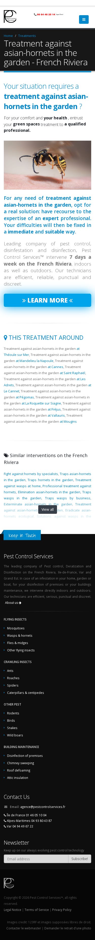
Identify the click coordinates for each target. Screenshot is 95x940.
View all (48, 509)
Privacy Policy (61, 910)
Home (8, 35)
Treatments (27, 35)
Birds (11, 720)
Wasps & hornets (19, 635)
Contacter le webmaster (23, 928)
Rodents (13, 713)
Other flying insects (21, 650)
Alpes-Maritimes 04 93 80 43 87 (29, 821)
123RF (32, 922)
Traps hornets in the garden (50, 480)
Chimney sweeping (20, 763)
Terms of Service (37, 910)
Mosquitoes (16, 628)
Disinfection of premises (25, 756)
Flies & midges (17, 643)
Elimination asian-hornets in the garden (49, 492)
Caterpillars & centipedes (25, 693)
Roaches (13, 678)
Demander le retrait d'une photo (67, 928)
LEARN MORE (47, 300)
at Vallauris (56, 415)
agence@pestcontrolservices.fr (42, 807)
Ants (10, 671)
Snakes (12, 728)
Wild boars (15, 735)
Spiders (12, 685)
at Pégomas (25, 397)
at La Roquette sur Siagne (41, 403)
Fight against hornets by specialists (31, 474)
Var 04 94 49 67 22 (19, 826)
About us (12, 603)
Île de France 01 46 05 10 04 (26, 815)
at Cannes (55, 367)
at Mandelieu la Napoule (34, 360)
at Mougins (68, 421)
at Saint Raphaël (72, 373)
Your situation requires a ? (46, 96)
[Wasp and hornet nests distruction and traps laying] (47, 165)
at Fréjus (54, 409)
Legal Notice (12, 910)
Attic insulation (17, 778)
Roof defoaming (18, 770)
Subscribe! (79, 858)
